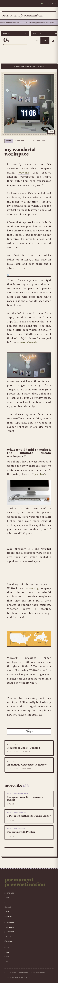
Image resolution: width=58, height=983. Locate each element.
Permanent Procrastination (25, 882)
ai (6, 902)
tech (7, 911)
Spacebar (38, 474)
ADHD (7, 898)
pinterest (9, 932)
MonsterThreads (26, 342)
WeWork (23, 172)
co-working (32, 588)
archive (8, 916)
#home (8, 141)
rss (6, 961)
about (7, 952)
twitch (8, 936)
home (7, 957)
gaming (8, 907)
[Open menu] (4, 4)
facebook (9, 941)
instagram (9, 927)
